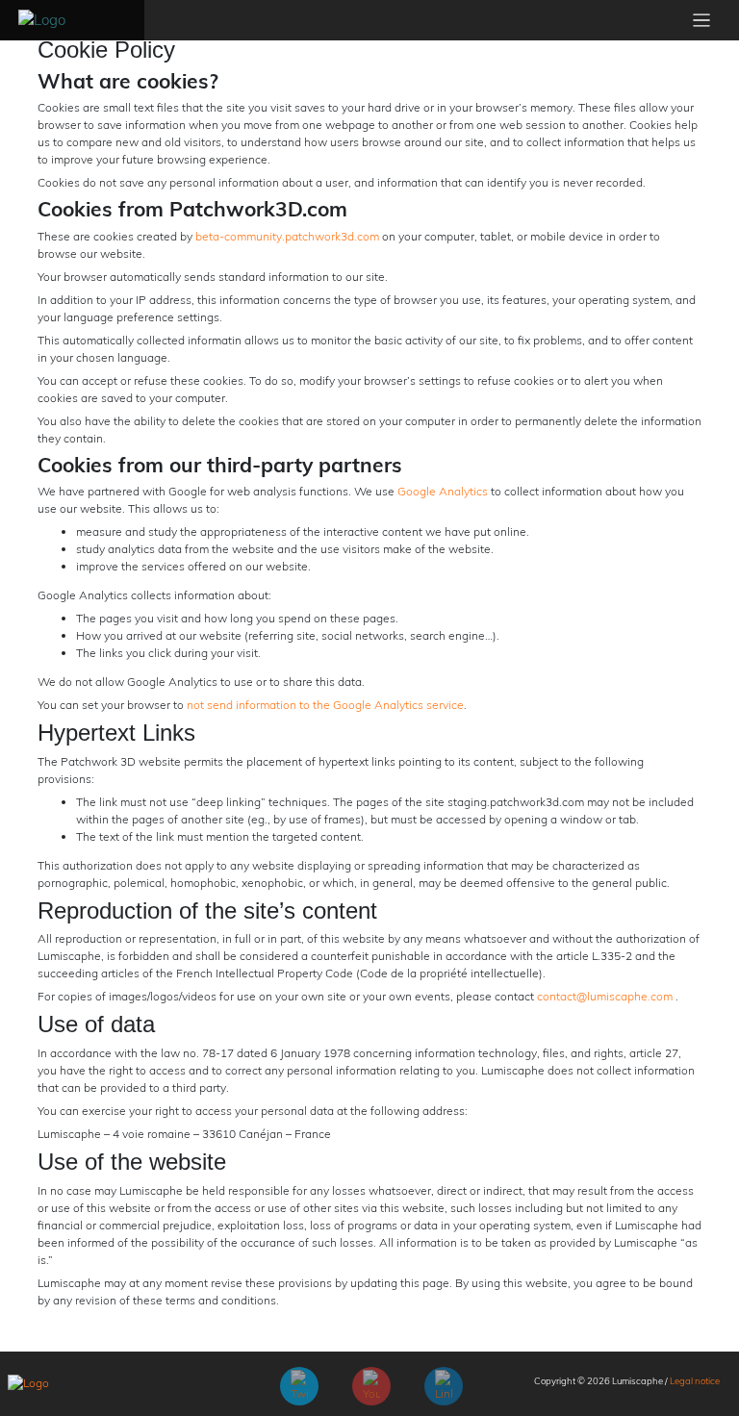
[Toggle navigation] (702, 21)
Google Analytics (442, 491)
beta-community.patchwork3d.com (285, 236)
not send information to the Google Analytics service (325, 704)
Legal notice (695, 1380)
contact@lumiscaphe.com (605, 996)
